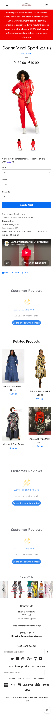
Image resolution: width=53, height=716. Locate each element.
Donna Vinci (26, 53)
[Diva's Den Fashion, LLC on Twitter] (12, 659)
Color (4, 180)
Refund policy (38, 679)
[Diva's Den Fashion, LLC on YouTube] (40, 659)
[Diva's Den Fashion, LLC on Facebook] (17, 659)
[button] (3, 589)
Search (12, 679)
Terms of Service (23, 679)
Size (4, 167)
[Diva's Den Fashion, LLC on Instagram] (35, 659)
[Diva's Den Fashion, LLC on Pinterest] (23, 659)
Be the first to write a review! (26, 322)
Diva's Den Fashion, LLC (28, 697)
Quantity (6, 192)
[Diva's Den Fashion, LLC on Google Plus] (29, 659)
